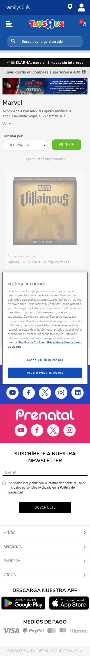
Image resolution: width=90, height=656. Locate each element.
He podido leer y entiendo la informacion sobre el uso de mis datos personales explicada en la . (47, 488)
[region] (45, 328)
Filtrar (66, 144)
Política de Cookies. (32, 342)
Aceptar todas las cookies (45, 373)
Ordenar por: (13, 136)
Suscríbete (45, 507)
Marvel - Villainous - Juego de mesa (39, 262)
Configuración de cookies (45, 360)
